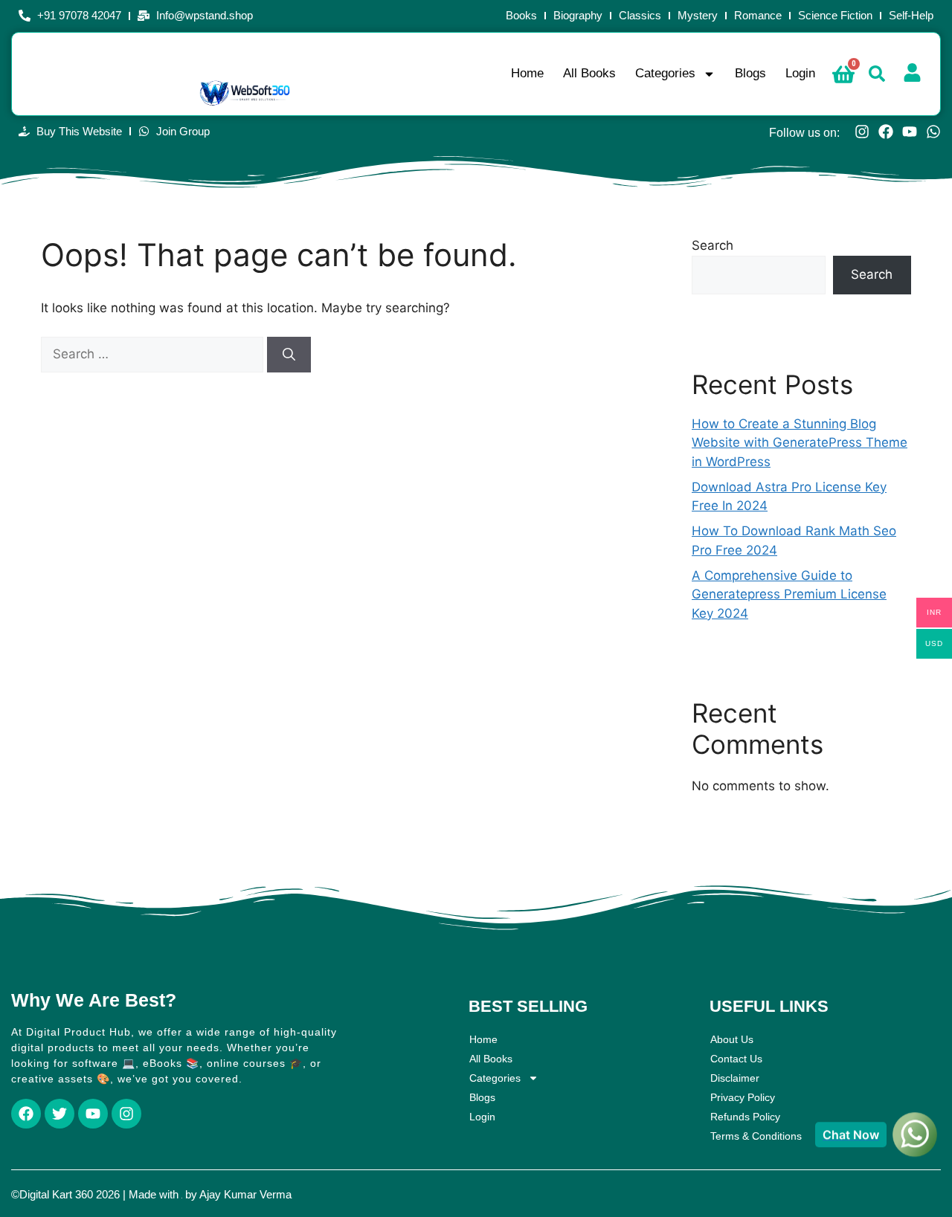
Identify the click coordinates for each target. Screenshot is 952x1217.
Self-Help (911, 15)
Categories (665, 73)
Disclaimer (734, 1078)
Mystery (698, 15)
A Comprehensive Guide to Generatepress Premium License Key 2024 (789, 594)
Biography (577, 15)
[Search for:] (154, 353)
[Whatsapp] (933, 131)
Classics (640, 15)
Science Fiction (835, 15)
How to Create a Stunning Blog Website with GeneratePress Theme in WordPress (799, 442)
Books (521, 15)
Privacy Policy (742, 1097)
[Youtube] (909, 131)
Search (712, 245)
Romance (758, 15)
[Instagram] (862, 131)
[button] (877, 73)
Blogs (750, 73)
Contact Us (736, 1059)
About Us (731, 1039)
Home (527, 73)
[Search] (289, 354)
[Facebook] (885, 131)
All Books (589, 73)
